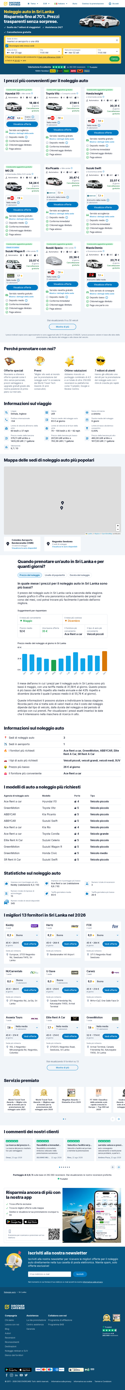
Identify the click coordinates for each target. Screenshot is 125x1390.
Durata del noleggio (80, 575)
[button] (33, 3)
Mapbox (97, 534)
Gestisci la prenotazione (93, 3)
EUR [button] (45, 3)
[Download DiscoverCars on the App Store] (30, 1222)
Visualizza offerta (22, 124)
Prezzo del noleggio (30, 575)
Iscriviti (80, 1274)
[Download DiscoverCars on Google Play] (14, 1222)
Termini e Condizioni (102, 1381)
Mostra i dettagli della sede (21, 133)
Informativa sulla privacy (61, 1381)
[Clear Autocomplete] (117, 40)
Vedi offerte (30, 944)
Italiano (61, 3)
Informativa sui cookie (83, 1381)
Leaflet (89, 534)
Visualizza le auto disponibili (24, 548)
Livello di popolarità (55, 575)
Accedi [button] (115, 3)
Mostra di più (62, 327)
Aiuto (75, 3)
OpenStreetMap (107, 534)
